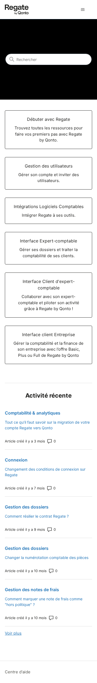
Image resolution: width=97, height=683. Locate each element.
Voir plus (13, 633)
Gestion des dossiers (26, 507)
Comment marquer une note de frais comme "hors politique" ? (43, 602)
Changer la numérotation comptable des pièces (46, 557)
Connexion (16, 460)
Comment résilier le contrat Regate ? (37, 516)
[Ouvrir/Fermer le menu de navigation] (82, 9)
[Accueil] (17, 9)
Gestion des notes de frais (32, 589)
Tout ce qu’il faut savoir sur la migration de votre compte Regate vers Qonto (47, 425)
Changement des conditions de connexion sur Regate (45, 472)
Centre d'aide (17, 671)
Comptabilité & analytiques (32, 413)
